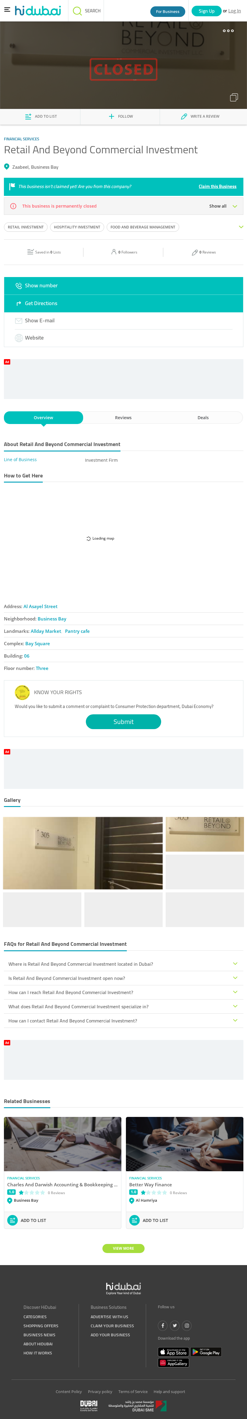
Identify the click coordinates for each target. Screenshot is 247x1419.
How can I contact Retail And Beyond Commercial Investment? (72, 1020)
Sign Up (207, 10)
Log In (234, 11)
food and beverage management (143, 227)
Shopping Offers (40, 1326)
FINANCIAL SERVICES (23, 1178)
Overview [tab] (43, 417)
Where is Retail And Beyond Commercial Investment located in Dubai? (80, 964)
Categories (35, 1317)
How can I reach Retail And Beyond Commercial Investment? (70, 992)
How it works (37, 1353)
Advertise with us (109, 1317)
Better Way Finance (150, 1184)
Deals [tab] (203, 417)
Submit (124, 721)
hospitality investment (77, 227)
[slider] (32, 1192)
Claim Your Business (112, 1326)
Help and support (169, 1391)
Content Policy (69, 1391)
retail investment (26, 227)
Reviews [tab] (123, 417)
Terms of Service (133, 1391)
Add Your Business (110, 1335)
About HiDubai (38, 1344)
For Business (168, 11)
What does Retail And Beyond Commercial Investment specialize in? (78, 1006)
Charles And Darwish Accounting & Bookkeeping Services (62, 1184)
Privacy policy (100, 1391)
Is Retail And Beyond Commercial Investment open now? (66, 978)
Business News (39, 1335)
